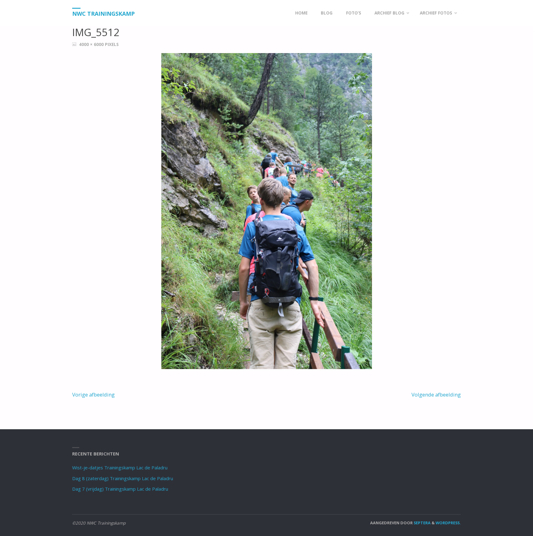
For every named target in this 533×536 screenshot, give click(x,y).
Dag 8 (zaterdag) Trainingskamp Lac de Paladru (122, 478)
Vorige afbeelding (93, 394)
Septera (422, 523)
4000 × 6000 (92, 44)
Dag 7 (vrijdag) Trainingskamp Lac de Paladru (120, 489)
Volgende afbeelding (436, 394)
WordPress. (448, 523)
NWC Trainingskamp (103, 13)
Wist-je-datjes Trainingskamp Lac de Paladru (119, 467)
